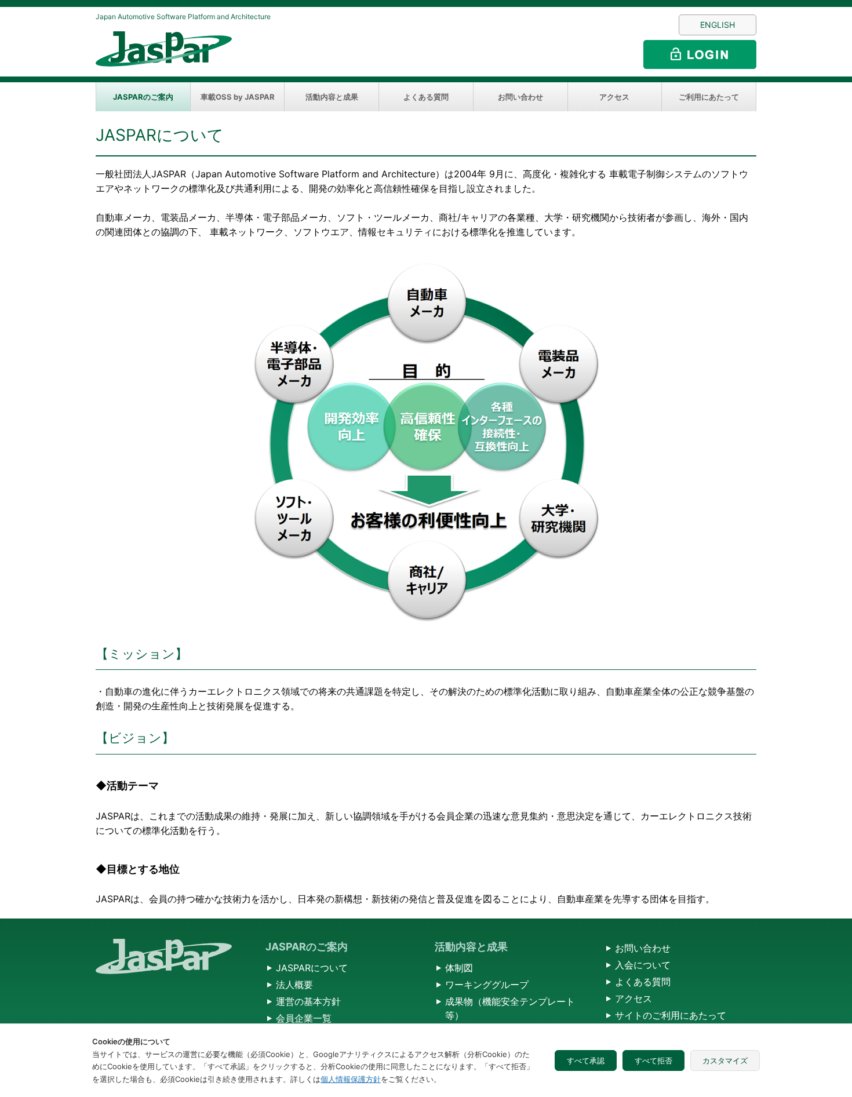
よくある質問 (426, 96)
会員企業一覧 (304, 1018)
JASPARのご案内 (143, 96)
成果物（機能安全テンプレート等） (510, 1008)
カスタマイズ (725, 1060)
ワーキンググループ (487, 984)
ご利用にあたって (709, 96)
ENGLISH (717, 25)
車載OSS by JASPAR (238, 96)
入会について (643, 965)
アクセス (614, 96)
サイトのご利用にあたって (670, 1015)
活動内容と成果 (331, 96)
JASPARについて (312, 968)
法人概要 (294, 984)
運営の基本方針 (308, 1001)
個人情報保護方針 (351, 1079)
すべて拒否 (653, 1060)
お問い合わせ (520, 96)
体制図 (459, 968)
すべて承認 (586, 1060)
